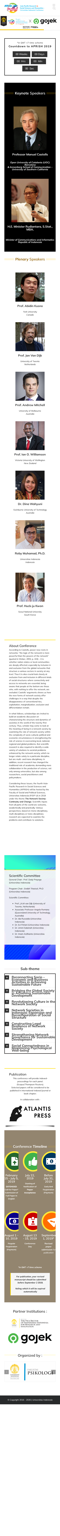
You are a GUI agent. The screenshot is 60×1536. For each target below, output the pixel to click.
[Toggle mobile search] (54, 8)
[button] (30, 980)
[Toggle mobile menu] (54, 5)
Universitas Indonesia (42, 1400)
